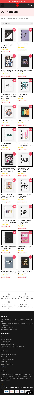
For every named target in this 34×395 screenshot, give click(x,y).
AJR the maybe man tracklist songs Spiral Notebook (7, 45)
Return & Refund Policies (7, 359)
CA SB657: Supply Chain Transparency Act (12, 346)
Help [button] (31, 392)
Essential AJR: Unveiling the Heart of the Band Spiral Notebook (24, 169)
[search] (29, 5)
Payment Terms (5, 357)
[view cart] (32, 5)
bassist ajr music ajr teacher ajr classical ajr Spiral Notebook (7, 196)
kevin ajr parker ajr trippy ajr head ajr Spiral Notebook (25, 196)
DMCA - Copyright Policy (7, 344)
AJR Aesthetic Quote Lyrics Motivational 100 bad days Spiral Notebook (8, 96)
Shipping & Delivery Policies (8, 354)
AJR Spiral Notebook (23, 121)
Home (3, 18)
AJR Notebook (23, 18)
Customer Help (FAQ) (7, 364)
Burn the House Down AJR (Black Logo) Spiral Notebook (25, 222)
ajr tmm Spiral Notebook (8, 121)
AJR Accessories (12, 18)
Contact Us (4, 361)
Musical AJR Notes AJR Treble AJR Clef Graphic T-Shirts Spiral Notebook (8, 169)
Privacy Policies (5, 341)
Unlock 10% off (3, 387)
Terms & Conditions (6, 339)
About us (3, 337)
